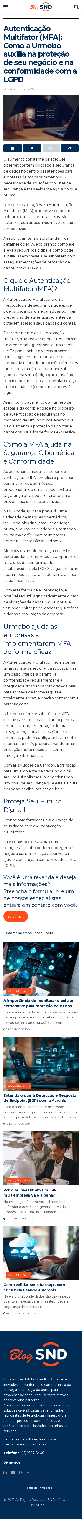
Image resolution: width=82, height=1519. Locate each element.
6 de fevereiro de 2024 (20, 1313)
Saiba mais (16, 916)
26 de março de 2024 (19, 1218)
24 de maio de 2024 (17, 1029)
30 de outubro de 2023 (20, 89)
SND (51, 1500)
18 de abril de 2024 (17, 1123)
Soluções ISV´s (18, 991)
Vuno (40, 1505)
